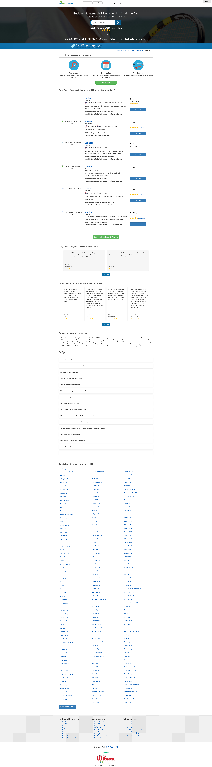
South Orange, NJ (129, 592)
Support (64, 728)
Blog (63, 730)
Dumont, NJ (63, 599)
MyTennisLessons (121, 50)
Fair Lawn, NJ (63, 649)
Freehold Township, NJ (66, 674)
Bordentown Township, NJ (67, 514)
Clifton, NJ (63, 557)
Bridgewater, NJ (64, 525)
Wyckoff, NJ (127, 702)
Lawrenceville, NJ (97, 535)
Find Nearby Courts (66, 707)
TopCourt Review (99, 738)
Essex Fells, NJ (64, 638)
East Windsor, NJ (64, 614)
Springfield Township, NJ (131, 603)
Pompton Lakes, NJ (129, 489)
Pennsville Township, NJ (99, 698)
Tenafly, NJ (127, 617)
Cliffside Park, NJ (64, 553)
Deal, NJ (62, 582)
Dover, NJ (62, 596)
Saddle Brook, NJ (128, 556)
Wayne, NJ (127, 656)
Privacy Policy (66, 736)
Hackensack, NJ (64, 688)
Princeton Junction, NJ (130, 492)
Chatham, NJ (63, 543)
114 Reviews (141, 218)
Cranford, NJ (63, 575)
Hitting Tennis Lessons (101, 734)
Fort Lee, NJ (63, 667)
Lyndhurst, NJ (96, 567)
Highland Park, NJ (97, 482)
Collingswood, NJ (65, 564)
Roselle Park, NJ (128, 546)
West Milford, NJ (128, 674)
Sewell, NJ (127, 574)
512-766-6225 (112, 747)
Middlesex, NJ (96, 588)
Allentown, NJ (64, 475)
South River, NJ (128, 599)
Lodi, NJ (94, 556)
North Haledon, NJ (97, 659)
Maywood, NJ (96, 581)
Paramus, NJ (95, 677)
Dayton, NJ (63, 578)
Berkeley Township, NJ (66, 503)
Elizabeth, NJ (63, 628)
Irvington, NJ (95, 514)
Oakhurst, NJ (95, 670)
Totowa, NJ (127, 627)
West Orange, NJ (128, 681)
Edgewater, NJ (64, 621)
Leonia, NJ (95, 539)
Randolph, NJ (127, 510)
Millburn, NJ (95, 596)
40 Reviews (141, 194)
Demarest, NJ (63, 589)
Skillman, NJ (127, 581)
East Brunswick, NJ (65, 603)
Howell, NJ (95, 510)
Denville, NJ (63, 592)
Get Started (106, 82)
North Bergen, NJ (97, 652)
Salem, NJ (126, 560)
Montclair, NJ (95, 606)
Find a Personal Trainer (134, 734)
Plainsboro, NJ (128, 485)
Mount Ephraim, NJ (97, 627)
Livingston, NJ (96, 553)
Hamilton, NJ (63, 692)
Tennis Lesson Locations (101, 736)
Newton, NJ (95, 645)
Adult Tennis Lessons (100, 732)
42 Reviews (141, 104)
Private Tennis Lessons (101, 722)
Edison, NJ (63, 624)
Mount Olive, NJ (96, 631)
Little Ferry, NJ (96, 549)
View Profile (138, 109)
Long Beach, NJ (96, 560)
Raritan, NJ (127, 514)
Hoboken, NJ (95, 496)
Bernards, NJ (63, 507)
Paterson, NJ (95, 688)
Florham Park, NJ (65, 663)
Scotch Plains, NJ (128, 567)
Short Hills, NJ (128, 578)
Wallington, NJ (128, 645)
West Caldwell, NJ (129, 663)
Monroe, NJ (95, 603)
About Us (65, 726)
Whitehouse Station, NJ (130, 691)
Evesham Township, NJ (66, 642)
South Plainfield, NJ (129, 596)
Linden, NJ (95, 542)
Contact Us (65, 732)
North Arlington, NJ (97, 649)
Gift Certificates (67, 722)
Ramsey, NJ (127, 507)
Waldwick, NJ (127, 642)
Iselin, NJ (94, 517)
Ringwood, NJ (128, 532)
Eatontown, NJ (64, 617)
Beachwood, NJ (64, 489)
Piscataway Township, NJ (131, 478)
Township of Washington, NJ (132, 631)
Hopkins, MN (95, 507)
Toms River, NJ (128, 624)
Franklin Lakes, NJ (65, 670)
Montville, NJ (95, 610)
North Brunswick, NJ (98, 656)
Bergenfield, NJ (64, 496)
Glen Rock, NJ (64, 678)
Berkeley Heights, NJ (66, 500)
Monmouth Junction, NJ (99, 599)
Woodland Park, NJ (129, 698)
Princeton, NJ (128, 500)
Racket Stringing (132, 732)
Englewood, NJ (64, 631)
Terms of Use (66, 734)
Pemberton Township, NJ (99, 691)
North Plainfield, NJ (97, 663)
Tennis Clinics (131, 724)
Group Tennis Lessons (133, 728)
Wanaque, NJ (127, 652)
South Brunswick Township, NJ (132, 588)
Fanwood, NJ (63, 653)
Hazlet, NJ (95, 478)
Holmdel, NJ (95, 500)
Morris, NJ (95, 617)
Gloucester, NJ (64, 681)
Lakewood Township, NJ (99, 532)
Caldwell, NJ (63, 532)
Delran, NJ (63, 585)
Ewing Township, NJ (65, 646)
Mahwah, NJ (95, 571)
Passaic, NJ (95, 684)
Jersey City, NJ (96, 521)
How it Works (87, 3)
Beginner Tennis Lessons (101, 726)
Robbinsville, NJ (128, 539)
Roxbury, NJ (127, 549)
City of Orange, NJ (65, 546)
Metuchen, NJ (96, 585)
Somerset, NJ (127, 585)
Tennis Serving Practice (134, 726)
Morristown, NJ (96, 620)
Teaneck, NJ (127, 613)
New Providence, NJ (97, 642)
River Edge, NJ (128, 535)
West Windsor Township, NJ (132, 684)
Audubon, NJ (63, 482)
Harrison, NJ (63, 699)
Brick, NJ (62, 521)
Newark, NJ (95, 635)
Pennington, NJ (96, 695)
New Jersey (139, 50)
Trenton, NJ (127, 635)
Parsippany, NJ (96, 681)
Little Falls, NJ (96, 546)
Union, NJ (126, 638)
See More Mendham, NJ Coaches (106, 237)
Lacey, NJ (94, 528)
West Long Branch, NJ (130, 670)
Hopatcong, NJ (96, 503)
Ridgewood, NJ (128, 528)
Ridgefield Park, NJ (129, 524)
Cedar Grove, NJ (64, 539)
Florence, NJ (63, 660)
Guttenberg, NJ (64, 685)
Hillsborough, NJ (96, 485)
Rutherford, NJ (128, 553)
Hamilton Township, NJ (66, 695)
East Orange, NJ (64, 610)
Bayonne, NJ (63, 486)
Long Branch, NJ (96, 563)
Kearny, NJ (95, 524)
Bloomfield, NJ (64, 510)
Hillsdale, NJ (95, 489)
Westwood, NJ (128, 688)
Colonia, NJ (63, 567)
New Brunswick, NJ (97, 638)
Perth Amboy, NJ (128, 471)
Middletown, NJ (96, 592)
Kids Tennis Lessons (100, 728)
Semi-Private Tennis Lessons (102, 724)
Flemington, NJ (64, 656)
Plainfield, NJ (127, 482)
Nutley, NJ (95, 667)
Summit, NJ (127, 606)
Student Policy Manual (69, 738)
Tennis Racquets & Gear (134, 736)
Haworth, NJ (95, 475)
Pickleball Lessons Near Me (135, 730)
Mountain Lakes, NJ (97, 624)
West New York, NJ (129, 677)
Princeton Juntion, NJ (130, 496)
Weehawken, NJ (128, 659)
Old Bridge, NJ (96, 674)
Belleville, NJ (63, 493)
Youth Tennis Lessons (100, 730)
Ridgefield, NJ (128, 521)
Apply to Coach (97, 3)
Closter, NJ (63, 560)
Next (108, 274)
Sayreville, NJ (127, 563)
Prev (104, 274)
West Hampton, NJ (129, 667)
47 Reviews (141, 127)
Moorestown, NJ (96, 613)
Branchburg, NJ (64, 518)
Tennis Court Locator (133, 722)
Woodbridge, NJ (128, 695)
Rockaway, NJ (128, 542)
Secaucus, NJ (127, 571)
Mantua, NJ (95, 574)
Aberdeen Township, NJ (66, 471)
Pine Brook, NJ (128, 475)
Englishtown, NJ (64, 635)
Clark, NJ (62, 550)
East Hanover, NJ (64, 606)
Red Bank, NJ (127, 517)
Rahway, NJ (127, 503)
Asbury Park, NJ (64, 479)
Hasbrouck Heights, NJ (98, 471)
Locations (131, 50)
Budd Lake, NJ (64, 528)
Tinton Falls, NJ (128, 620)
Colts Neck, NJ (64, 571)
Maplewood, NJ (96, 578)
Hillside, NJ (95, 492)
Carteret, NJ (63, 535)
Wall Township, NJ (129, 649)
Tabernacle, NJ (128, 610)
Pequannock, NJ (96, 702)
